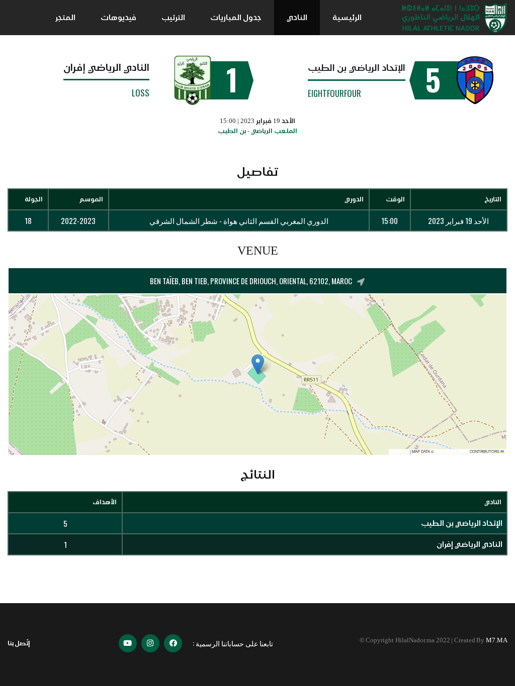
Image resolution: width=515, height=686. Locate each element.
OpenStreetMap (452, 451)
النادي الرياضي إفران (106, 67)
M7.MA (496, 640)
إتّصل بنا (19, 643)
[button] (257, 364)
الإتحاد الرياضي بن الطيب (356, 68)
